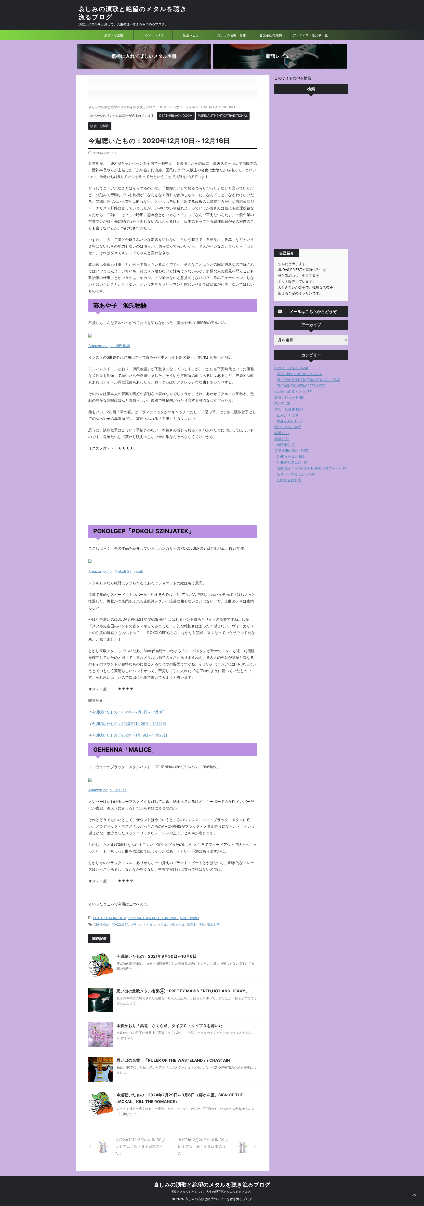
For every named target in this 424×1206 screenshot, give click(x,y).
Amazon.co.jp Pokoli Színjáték (115, 571)
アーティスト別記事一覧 (310, 35)
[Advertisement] (311, 172)
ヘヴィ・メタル (153, 35)
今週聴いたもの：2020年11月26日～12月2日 (129, 723)
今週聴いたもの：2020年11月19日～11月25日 (129, 735)
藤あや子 (213, 925)
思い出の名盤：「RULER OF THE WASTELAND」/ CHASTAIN (173, 1060)
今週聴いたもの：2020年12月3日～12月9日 (128, 712)
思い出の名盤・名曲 (231, 35)
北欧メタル (177, 925)
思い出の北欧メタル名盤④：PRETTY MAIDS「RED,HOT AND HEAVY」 (183, 990)
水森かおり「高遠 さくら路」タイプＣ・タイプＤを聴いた (170, 1025)
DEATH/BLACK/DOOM (109, 918)
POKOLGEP (119, 925)
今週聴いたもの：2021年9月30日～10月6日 (157, 956)
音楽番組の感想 (271, 35)
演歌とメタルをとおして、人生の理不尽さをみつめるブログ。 (212, 1191)
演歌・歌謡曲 (113, 35)
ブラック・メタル (143, 925)
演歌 (202, 925)
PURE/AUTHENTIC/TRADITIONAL (153, 918)
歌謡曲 (192, 925)
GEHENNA (101, 925)
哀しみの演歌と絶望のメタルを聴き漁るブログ (212, 1184)
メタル (162, 925)
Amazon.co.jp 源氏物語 (109, 345)
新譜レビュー (192, 35)
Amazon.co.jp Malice (107, 790)
